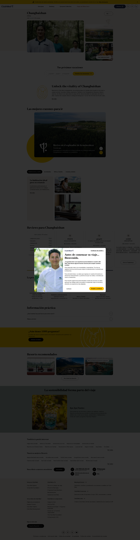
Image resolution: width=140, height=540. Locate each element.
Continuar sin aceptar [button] (97, 250)
